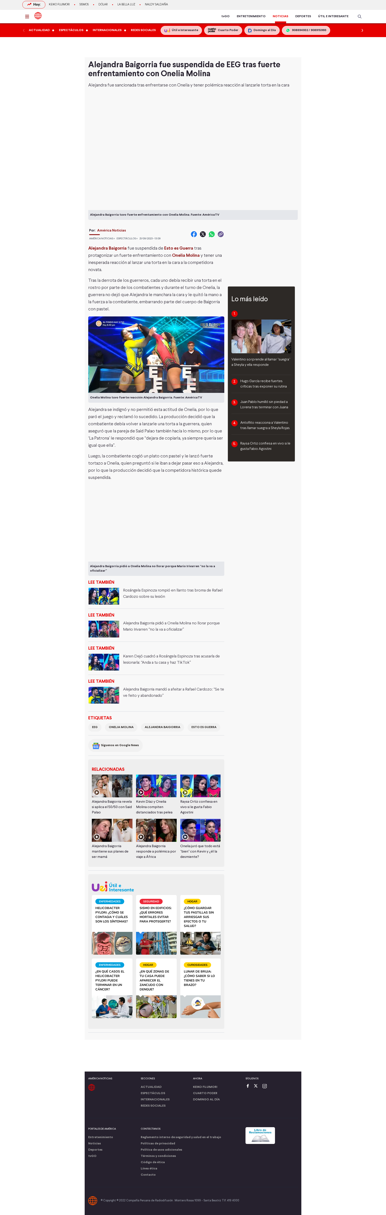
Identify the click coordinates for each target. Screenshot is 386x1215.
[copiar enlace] (220, 234)
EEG (95, 727)
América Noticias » (102, 238)
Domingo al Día (206, 1099)
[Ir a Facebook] (248, 1086)
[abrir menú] (28, 16)
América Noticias (111, 230)
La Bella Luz (126, 4)
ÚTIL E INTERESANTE (333, 16)
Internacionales (155, 1099)
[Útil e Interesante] (156, 886)
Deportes (95, 1149)
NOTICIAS (280, 16)
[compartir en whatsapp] (211, 234)
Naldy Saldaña (156, 4)
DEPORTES (303, 16)
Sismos (84, 4)
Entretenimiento (100, 1137)
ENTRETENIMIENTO (251, 16)
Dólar (103, 4)
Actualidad (151, 1087)
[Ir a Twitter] (257, 1086)
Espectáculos (153, 1093)
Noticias (94, 1143)
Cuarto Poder (205, 1093)
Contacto (148, 1174)
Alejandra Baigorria (162, 727)
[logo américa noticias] (38, 15)
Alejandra (97, 85)
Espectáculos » (127, 238)
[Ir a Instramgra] (265, 1086)
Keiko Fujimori (59, 4)
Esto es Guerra (178, 248)
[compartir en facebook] (193, 234)
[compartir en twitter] (202, 234)
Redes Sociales (153, 1105)
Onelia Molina (121, 727)
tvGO (225, 16)
